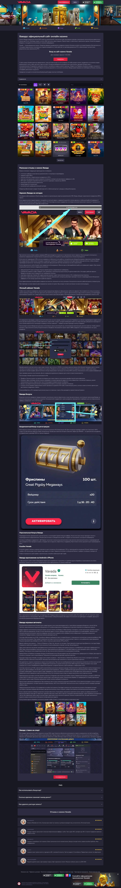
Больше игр (60, 160)
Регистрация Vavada (60, 777)
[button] (2, 15)
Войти (75, 2)
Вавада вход (60, 59)
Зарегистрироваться (64, 2)
